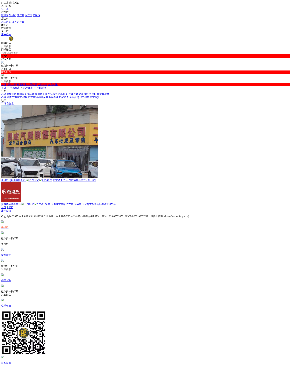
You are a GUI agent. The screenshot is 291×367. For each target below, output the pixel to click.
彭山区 (12, 21)
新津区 (4, 15)
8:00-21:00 (42, 204)
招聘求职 (11, 84)
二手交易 (32, 84)
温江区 (28, 15)
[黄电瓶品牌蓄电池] (11, 201)
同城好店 (15, 87)
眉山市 (4, 21)
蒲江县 (4, 9)
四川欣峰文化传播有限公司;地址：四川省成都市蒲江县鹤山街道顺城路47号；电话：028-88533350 (71, 216)
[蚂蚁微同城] (11, 40)
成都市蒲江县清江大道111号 (81, 180)
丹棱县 (20, 21)
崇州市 (12, 15)
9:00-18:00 (47, 180)
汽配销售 (42, 87)
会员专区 (53, 84)
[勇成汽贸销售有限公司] (49, 177)
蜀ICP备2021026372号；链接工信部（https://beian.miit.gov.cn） (157, 216)
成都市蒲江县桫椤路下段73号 (100, 204)
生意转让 (42, 84)
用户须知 (6, 34)
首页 (3, 84)
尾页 (10, 207)
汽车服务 (28, 87)
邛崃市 (36, 15)
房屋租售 (22, 84)
